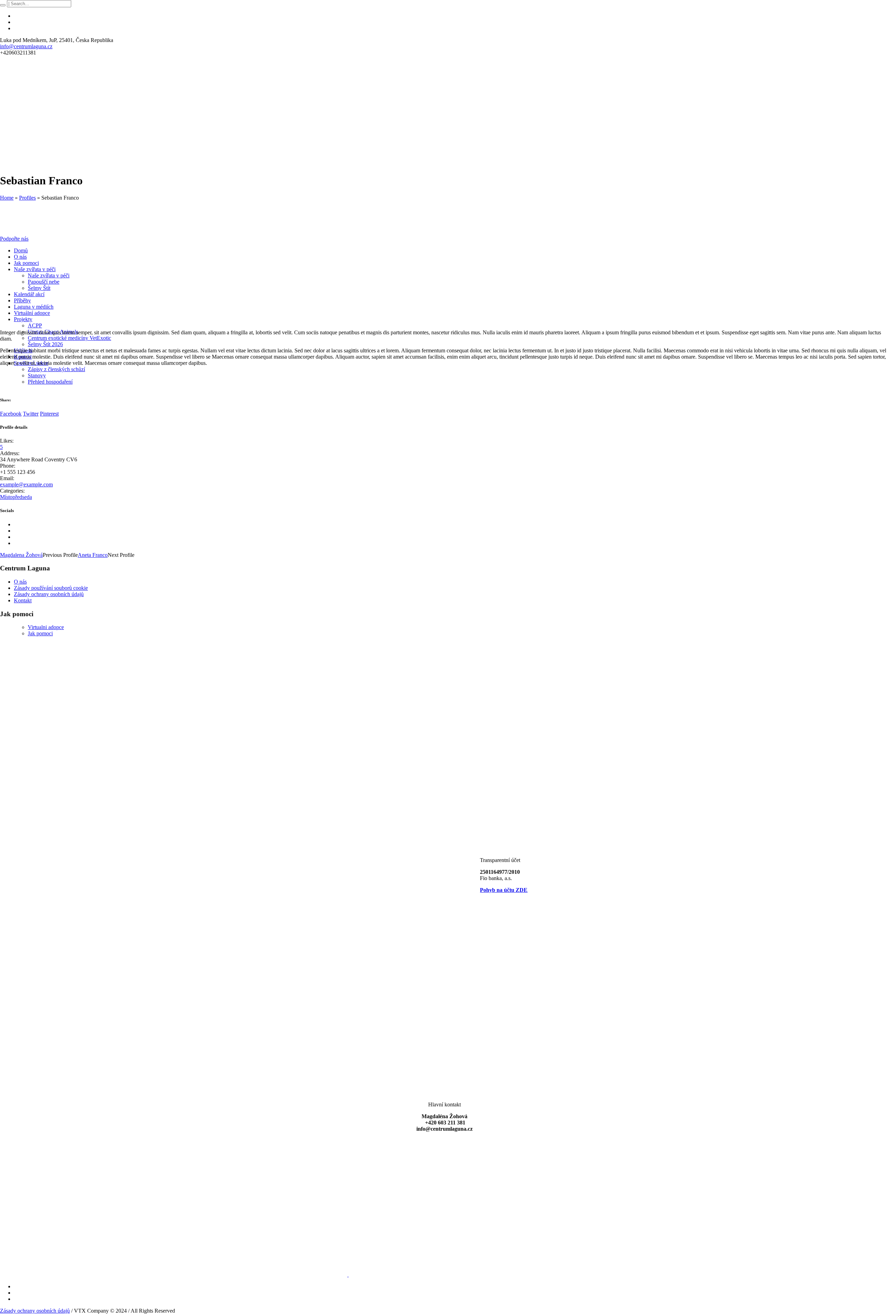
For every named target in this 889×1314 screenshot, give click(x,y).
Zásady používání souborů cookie (51, 588)
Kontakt (23, 600)
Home (7, 198)
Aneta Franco (93, 555)
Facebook (11, 414)
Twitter (31, 414)
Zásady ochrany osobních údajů (49, 594)
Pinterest (49, 414)
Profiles (27, 198)
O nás (20, 582)
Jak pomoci (40, 633)
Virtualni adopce (46, 627)
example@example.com (26, 484)
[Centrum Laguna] (261, 1275)
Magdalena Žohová (21, 555)
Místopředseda (16, 497)
